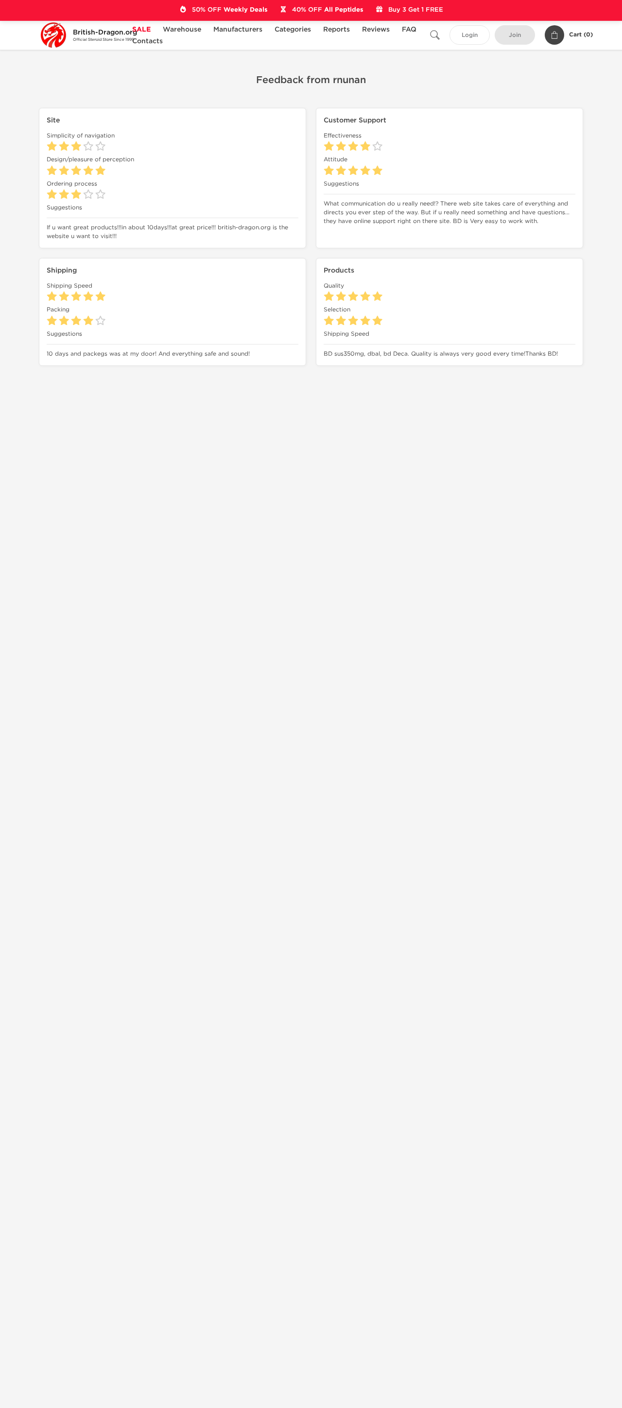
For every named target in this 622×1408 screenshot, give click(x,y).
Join (515, 35)
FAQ (409, 29)
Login (470, 35)
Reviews (376, 29)
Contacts (147, 41)
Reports (336, 29)
